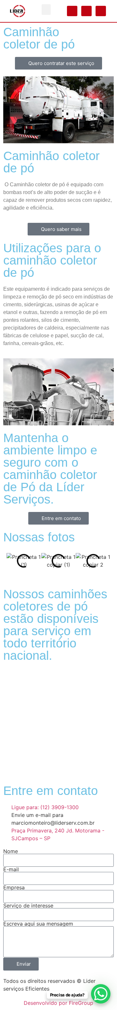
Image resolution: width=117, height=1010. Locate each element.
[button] (46, 9)
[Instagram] (86, 11)
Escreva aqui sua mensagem (38, 923)
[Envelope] (101, 11)
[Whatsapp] (72, 11)
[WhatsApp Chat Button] (100, 994)
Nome (10, 851)
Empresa (14, 887)
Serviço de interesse (28, 905)
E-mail (11, 869)
